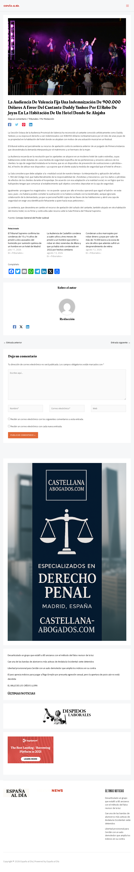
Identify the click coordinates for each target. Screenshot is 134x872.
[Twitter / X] (21, 326)
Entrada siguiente (120, 342)
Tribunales (33, 119)
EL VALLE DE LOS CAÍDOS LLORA (22, 685)
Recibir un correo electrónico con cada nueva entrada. (36, 426)
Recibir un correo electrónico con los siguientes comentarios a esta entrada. (47, 419)
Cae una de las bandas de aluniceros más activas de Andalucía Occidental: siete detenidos (51, 661)
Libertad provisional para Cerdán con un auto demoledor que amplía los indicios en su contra (52, 668)
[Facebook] (9, 124)
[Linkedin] (30, 124)
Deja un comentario (17, 119)
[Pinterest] (23, 124)
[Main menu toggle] (127, 5)
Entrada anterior (13, 342)
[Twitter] (16, 124)
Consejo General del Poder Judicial (32, 218)
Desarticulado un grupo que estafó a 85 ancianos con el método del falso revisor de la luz (51, 655)
